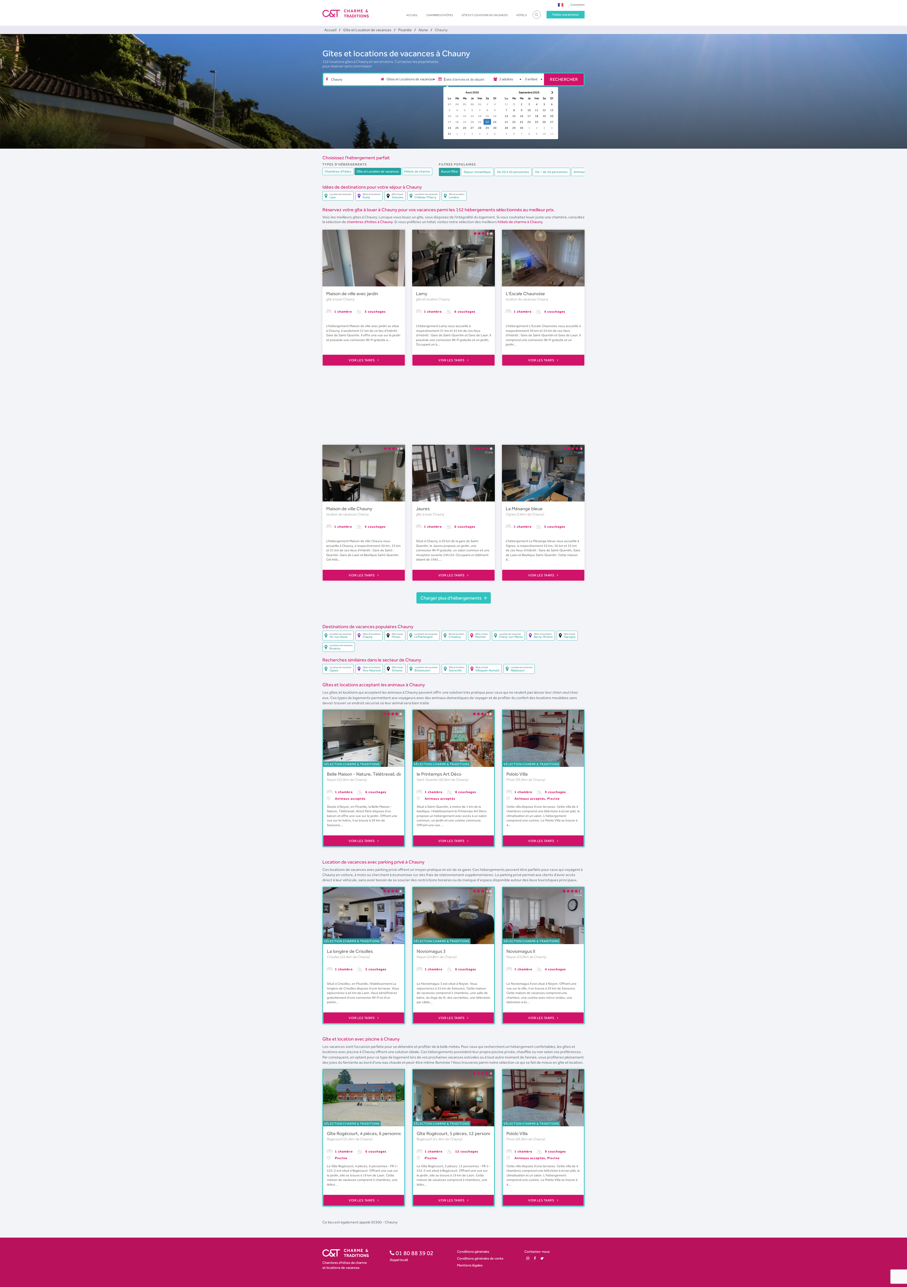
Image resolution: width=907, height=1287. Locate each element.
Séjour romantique (477, 172)
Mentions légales (470, 1265)
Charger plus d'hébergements (451, 597)
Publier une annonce (565, 14)
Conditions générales (473, 1251)
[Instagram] (527, 1258)
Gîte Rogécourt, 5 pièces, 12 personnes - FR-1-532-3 (471, 1133)
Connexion (577, 4)
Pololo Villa (517, 774)
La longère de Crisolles (350, 951)
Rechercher (564, 79)
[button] (560, 4)
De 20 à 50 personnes (513, 172)
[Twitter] (542, 1258)
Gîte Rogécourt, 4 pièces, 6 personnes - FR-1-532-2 (379, 1133)
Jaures (423, 508)
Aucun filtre (449, 171)
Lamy (421, 293)
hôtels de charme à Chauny (520, 222)
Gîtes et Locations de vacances (485, 15)
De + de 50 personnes (551, 172)
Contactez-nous (537, 1251)
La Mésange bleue (524, 508)
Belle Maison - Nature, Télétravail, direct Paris (373, 774)
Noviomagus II (520, 951)
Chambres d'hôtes (439, 15)
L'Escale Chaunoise (525, 293)
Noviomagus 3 (431, 951)
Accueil (412, 15)
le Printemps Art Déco (439, 774)
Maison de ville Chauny (349, 508)
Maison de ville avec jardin (352, 293)
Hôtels (521, 15)
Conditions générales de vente (480, 1258)
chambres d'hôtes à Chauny (370, 222)
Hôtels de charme (417, 171)
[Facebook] (535, 1258)
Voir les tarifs (362, 360)
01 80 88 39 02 (413, 1253)
